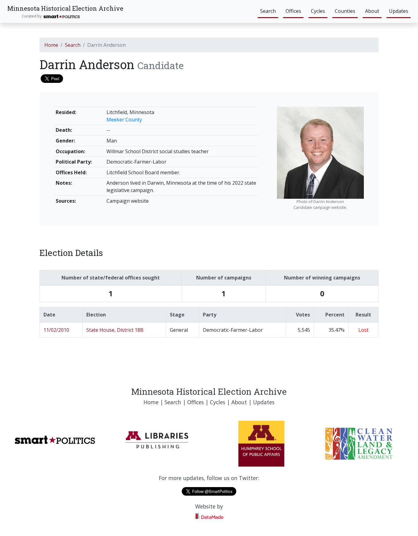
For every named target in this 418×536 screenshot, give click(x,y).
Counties (345, 11)
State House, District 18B (115, 330)
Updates (398, 11)
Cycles (318, 11)
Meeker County (124, 119)
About (372, 11)
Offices (293, 11)
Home (51, 45)
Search (268, 11)
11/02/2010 (56, 330)
